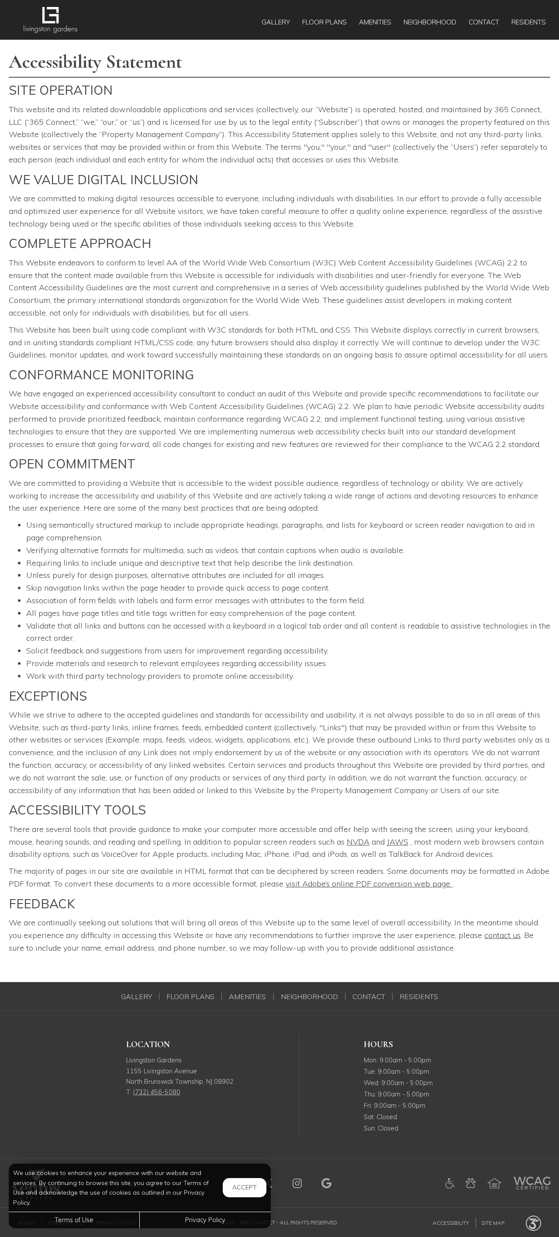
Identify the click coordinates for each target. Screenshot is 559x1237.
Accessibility (451, 1222)
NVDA (358, 842)
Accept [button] (244, 1187)
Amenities (247, 996)
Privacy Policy (205, 1220)
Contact (368, 996)
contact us (502, 935)
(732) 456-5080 (156, 1092)
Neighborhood (309, 996)
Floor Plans (190, 996)
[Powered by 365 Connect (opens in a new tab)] (533, 1222)
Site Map (492, 1222)
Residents (419, 996)
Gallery (136, 996)
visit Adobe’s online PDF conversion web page (369, 884)
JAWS (397, 842)
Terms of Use (74, 1220)
